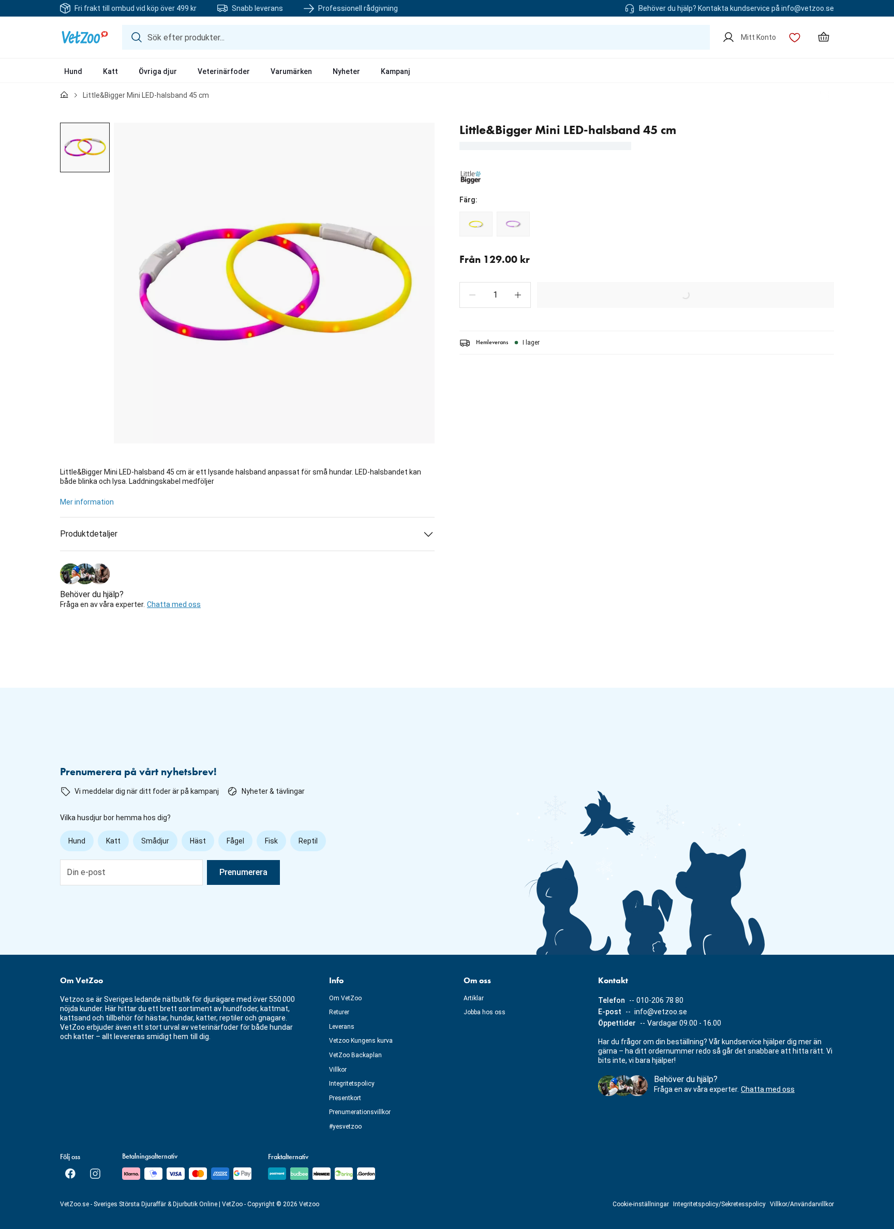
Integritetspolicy (352, 1083)
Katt (110, 71)
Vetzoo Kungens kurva (361, 1040)
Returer (339, 1012)
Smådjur (155, 841)
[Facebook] (70, 1173)
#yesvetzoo (345, 1126)
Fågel (235, 841)
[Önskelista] (794, 37)
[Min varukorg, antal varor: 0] (823, 37)
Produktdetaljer (88, 534)
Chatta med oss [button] (174, 604)
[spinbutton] (495, 295)
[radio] (476, 224)
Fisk (271, 841)
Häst (198, 841)
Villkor (338, 1069)
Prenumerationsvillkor (360, 1112)
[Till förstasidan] (64, 95)
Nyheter (346, 71)
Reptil (308, 841)
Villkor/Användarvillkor (802, 1204)
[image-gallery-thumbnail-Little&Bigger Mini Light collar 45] (85, 147)
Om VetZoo (345, 998)
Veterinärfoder (224, 71)
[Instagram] (95, 1173)
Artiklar (474, 998)
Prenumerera (243, 872)
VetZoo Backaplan (355, 1055)
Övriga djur (158, 71)
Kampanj (395, 71)
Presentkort (345, 1098)
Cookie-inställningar (641, 1204)
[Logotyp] (85, 37)
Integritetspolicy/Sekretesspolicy (719, 1204)
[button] (472, 295)
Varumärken (291, 71)
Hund (73, 71)
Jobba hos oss (484, 1012)
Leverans (341, 1026)
